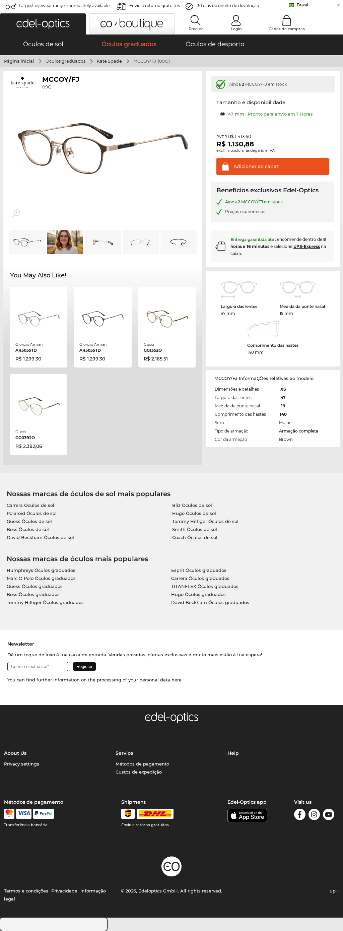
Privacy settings (21, 764)
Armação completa (298, 431)
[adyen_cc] (9, 814)
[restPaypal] (43, 814)
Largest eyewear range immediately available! (65, 5)
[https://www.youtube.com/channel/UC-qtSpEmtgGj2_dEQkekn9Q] (328, 815)
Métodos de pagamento (142, 764)
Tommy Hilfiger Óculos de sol (205, 521)
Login (236, 28)
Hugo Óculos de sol (194, 513)
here (177, 679)
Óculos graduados (65, 61)
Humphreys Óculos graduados (41, 570)
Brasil (302, 4)
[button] (43, 24)
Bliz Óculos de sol (192, 505)
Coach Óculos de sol (194, 537)
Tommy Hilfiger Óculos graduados (45, 602)
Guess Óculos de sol (29, 521)
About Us (15, 753)
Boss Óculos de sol (28, 529)
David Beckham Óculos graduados (210, 602)
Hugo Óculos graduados (198, 594)
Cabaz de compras (287, 28)
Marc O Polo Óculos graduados (41, 578)
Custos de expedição (139, 772)
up (333, 890)
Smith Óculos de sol (194, 529)
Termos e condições (26, 890)
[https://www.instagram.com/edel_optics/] (314, 815)
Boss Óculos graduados (33, 594)
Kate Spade (109, 61)
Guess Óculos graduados (35, 586)
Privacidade (64, 890)
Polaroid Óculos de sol (32, 513)
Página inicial (19, 61)
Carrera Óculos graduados (200, 578)
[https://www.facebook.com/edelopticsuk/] (299, 815)
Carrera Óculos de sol (30, 505)
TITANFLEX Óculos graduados (204, 586)
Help (233, 753)
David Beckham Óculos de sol (40, 537)
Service (124, 753)
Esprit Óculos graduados (198, 570)
